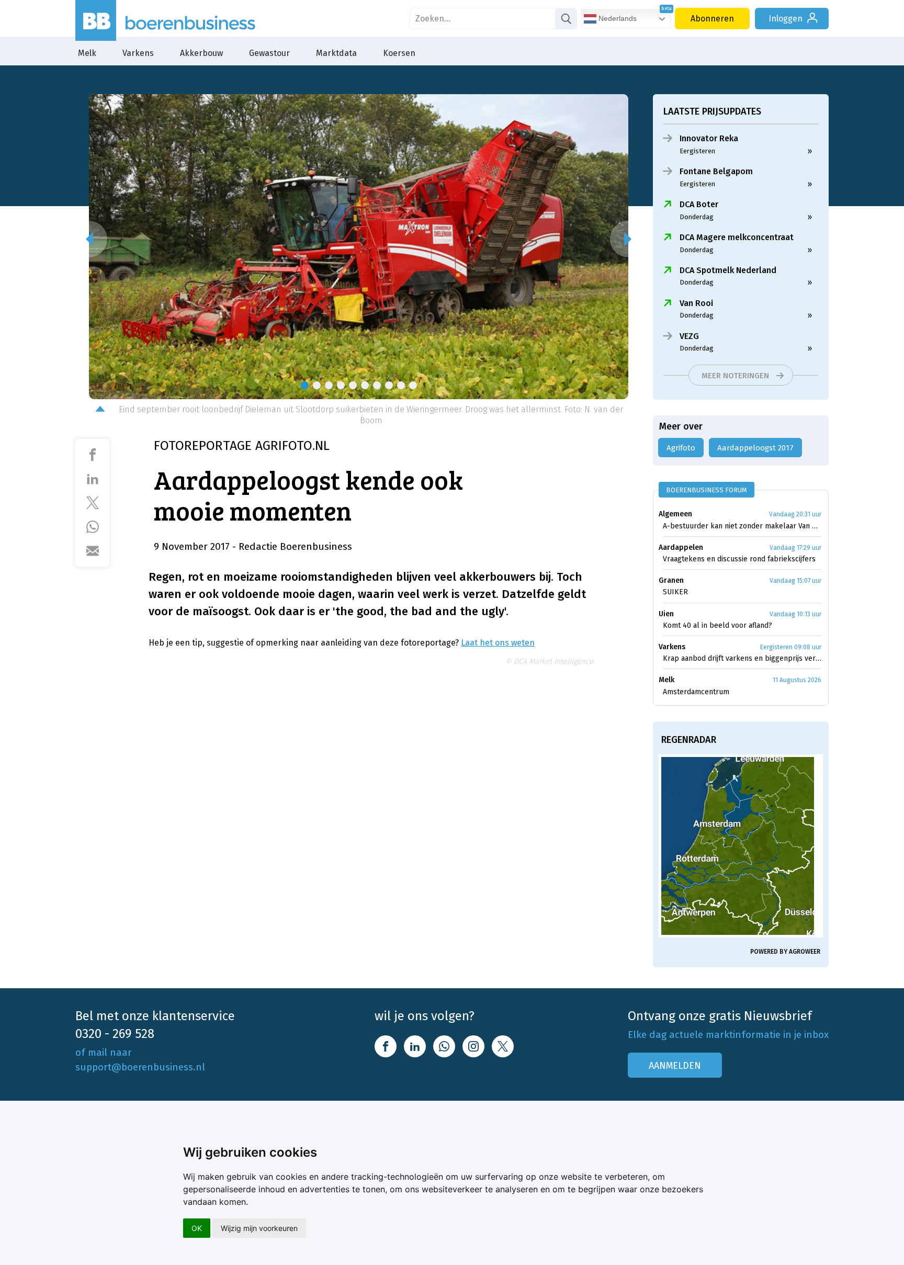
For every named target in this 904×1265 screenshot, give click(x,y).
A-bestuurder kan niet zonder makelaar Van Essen (742, 526)
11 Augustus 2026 (797, 680)
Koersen (399, 53)
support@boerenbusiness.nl (140, 1067)
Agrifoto (680, 448)
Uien (666, 613)
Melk (87, 53)
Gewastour (269, 53)
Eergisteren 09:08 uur (790, 647)
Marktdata (336, 53)
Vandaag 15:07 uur (795, 580)
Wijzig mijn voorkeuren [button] (259, 1228)
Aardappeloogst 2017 (755, 448)
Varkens (138, 53)
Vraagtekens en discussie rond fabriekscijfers (739, 559)
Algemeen (675, 514)
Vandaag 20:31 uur (795, 514)
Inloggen (786, 19)
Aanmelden (675, 1065)
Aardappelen (681, 547)
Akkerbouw (201, 53)
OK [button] (196, 1228)
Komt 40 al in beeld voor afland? (717, 625)
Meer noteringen (735, 375)
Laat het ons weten (498, 643)
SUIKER (675, 592)
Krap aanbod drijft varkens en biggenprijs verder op (742, 658)
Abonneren (712, 19)
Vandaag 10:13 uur (795, 614)
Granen (671, 580)
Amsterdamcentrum (696, 691)
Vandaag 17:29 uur (795, 547)
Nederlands (616, 18)
